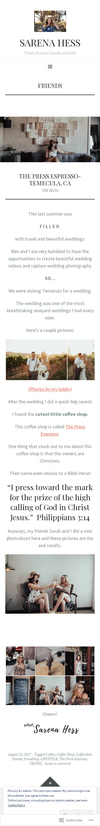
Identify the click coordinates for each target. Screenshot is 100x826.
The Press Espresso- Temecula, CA (50, 179)
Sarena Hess (50, 42)
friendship (31, 758)
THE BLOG (50, 190)
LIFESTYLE (49, 758)
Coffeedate (84, 754)
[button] (36, 360)
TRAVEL (35, 763)
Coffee (50, 754)
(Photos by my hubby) (50, 389)
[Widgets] (50, 781)
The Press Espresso (73, 758)
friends (17, 758)
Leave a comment (58, 763)
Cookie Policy (16, 805)
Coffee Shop (65, 754)
